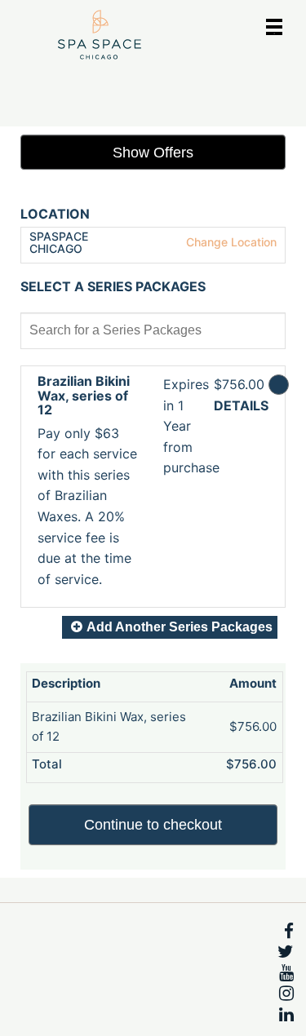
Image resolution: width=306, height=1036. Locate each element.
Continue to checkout (153, 825)
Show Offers (153, 152)
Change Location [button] (230, 242)
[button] (88, 488)
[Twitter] (285, 952)
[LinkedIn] (286, 1014)
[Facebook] (289, 931)
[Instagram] (286, 993)
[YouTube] (286, 973)
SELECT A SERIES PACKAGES (113, 287)
